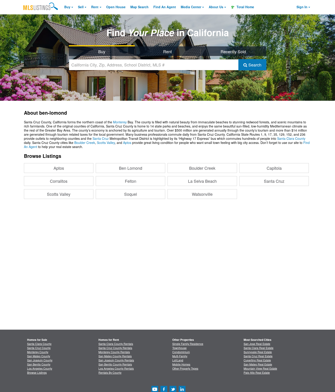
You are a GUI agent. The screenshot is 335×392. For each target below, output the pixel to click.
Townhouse (179, 348)
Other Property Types (185, 368)
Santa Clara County (291, 138)
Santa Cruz (101, 138)
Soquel (130, 194)
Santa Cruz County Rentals (115, 348)
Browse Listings (37, 372)
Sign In (301, 7)
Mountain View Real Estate (260, 368)
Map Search (139, 7)
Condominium (181, 352)
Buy (67, 7)
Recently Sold (233, 51)
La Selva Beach (202, 181)
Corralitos (58, 181)
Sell (81, 7)
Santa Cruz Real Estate (258, 356)
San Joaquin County (39, 360)
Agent (164, 7)
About (216, 7)
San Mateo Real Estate (258, 364)
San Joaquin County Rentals (116, 360)
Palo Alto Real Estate (257, 372)
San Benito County (38, 364)
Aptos (127, 142)
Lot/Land (177, 360)
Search (254, 65)
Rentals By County (109, 372)
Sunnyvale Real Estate (258, 352)
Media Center (191, 7)
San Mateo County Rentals (115, 356)
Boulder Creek (84, 142)
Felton (130, 181)
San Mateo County (38, 356)
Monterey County (37, 352)
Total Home (245, 7)
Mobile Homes (181, 364)
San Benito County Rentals (115, 364)
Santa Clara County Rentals (115, 344)
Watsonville (202, 194)
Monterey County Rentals (114, 352)
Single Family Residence (187, 344)
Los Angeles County (39, 368)
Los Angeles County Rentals (116, 368)
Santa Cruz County (39, 348)
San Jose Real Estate (257, 344)
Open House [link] (116, 7)
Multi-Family (179, 356)
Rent (94, 7)
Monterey (120, 122)
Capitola (274, 168)
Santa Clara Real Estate (258, 348)
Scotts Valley (106, 142)
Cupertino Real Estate (257, 360)
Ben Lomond (130, 168)
